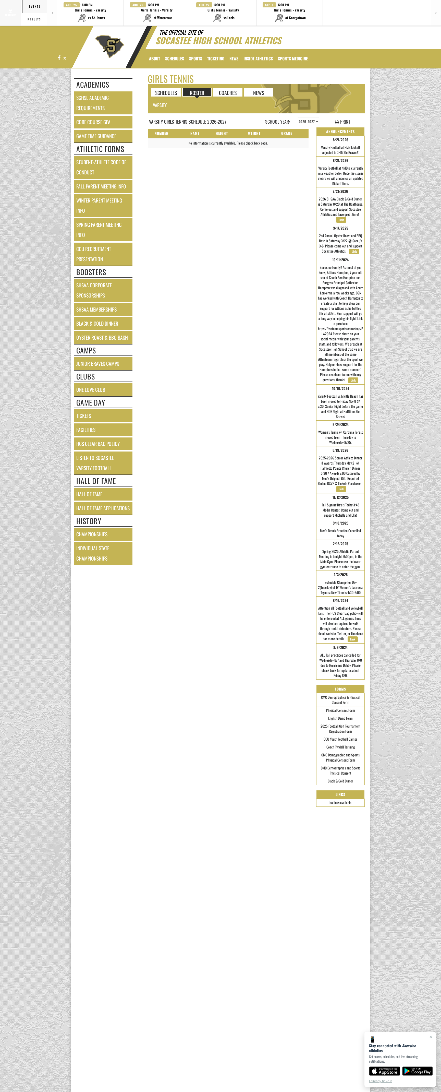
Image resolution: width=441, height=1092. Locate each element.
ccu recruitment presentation (93, 254)
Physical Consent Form (340, 710)
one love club (90, 389)
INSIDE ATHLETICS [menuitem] (258, 58)
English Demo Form (340, 718)
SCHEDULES (166, 92)
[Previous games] (52, 13)
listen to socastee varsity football (95, 463)
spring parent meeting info (98, 230)
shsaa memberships (96, 309)
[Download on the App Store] (384, 1071)
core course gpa (93, 122)
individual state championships (92, 553)
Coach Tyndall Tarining (340, 747)
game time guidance (96, 136)
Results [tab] (34, 19)
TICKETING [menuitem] (215, 58)
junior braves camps (97, 363)
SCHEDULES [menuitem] (174, 58)
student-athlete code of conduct (101, 167)
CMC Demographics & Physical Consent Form (340, 699)
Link (341, 220)
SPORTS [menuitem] (195, 58)
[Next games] (436, 13)
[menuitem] (234, 58)
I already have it (380, 1081)
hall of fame (89, 494)
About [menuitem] (154, 58)
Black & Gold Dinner (340, 781)
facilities (85, 429)
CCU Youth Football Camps (340, 739)
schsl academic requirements (92, 103)
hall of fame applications (103, 508)
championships (91, 534)
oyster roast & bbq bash (102, 337)
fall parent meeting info (101, 186)
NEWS (258, 92)
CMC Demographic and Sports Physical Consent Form (340, 757)
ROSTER (197, 92)
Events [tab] (35, 6)
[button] (90, 13)
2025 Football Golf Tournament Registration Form (340, 728)
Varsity (160, 105)
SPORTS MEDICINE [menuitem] (293, 58)
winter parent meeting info (99, 205)
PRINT (344, 121)
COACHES (228, 92)
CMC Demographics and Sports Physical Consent (340, 770)
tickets (83, 415)
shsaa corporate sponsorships (94, 290)
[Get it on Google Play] (417, 1071)
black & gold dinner (97, 323)
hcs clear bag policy (98, 443)
